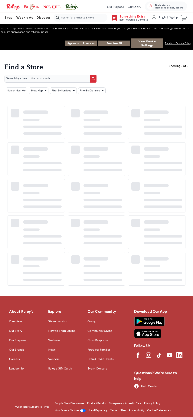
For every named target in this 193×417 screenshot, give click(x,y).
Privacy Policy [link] (152, 403)
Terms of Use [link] (118, 410)
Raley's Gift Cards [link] (60, 368)
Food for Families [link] (98, 349)
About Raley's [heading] (21, 312)
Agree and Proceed (81, 43)
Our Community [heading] (101, 312)
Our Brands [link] (16, 349)
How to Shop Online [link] (61, 331)
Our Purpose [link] (115, 7)
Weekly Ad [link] (25, 17)
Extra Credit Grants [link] (100, 359)
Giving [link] (91, 321)
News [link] (52, 349)
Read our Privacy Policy (178, 43)
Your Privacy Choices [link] (67, 410)
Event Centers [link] (97, 368)
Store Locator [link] (57, 321)
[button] (183, 17)
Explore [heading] (54, 312)
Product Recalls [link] (96, 403)
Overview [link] (15, 321)
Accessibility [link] (136, 410)
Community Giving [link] (99, 331)
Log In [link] (162, 17)
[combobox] (80, 18)
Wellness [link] (54, 340)
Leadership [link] (16, 368)
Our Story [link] (134, 7)
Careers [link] (14, 359)
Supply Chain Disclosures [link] (69, 403)
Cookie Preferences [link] (159, 410)
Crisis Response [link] (97, 340)
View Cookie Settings (147, 43)
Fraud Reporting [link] (98, 410)
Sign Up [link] (173, 17)
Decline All (114, 43)
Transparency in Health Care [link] (125, 403)
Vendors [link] (54, 359)
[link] (42, 7)
